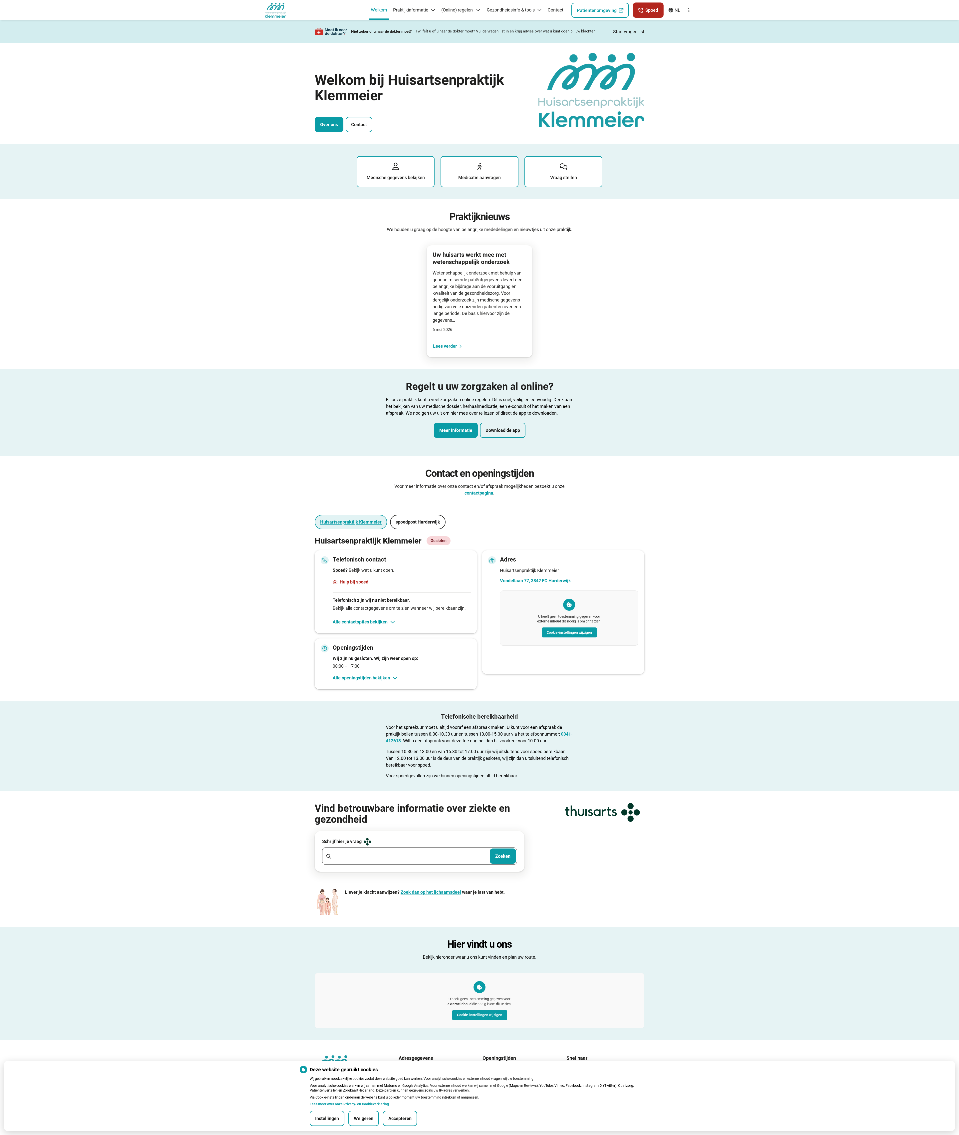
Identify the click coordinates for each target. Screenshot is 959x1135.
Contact (359, 124)
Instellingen (327, 1118)
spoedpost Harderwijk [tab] (418, 522)
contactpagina (479, 493)
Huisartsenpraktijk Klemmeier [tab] (351, 522)
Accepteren (400, 1118)
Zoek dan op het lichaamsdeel (431, 892)
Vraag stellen (563, 177)
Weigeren (363, 1118)
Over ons (329, 124)
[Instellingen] (688, 10)
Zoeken (502, 856)
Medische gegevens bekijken (396, 177)
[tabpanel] (479, 612)
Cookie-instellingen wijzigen (569, 632)
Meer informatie (455, 430)
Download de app (502, 430)
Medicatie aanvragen (479, 177)
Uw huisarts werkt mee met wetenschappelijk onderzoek (471, 258)
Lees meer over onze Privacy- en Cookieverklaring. (350, 1104)
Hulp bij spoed (354, 581)
